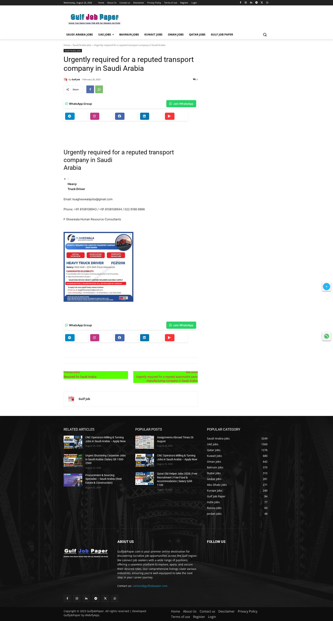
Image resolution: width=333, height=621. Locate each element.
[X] (262, 3)
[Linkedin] (251, 3)
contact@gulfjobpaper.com (150, 586)
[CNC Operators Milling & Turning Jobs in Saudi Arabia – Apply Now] (73, 442)
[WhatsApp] (267, 3)
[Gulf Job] (66, 79)
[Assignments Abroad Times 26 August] (144, 442)
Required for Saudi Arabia (80, 377)
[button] (264, 34)
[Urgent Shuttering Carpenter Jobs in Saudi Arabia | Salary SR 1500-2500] (73, 460)
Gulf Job (76, 79)
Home (67, 45)
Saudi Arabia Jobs (82, 45)
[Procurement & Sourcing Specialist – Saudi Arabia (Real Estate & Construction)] (73, 480)
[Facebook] (240, 3)
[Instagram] (246, 3)
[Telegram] (256, 3)
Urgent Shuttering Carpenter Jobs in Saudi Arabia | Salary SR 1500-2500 (105, 459)
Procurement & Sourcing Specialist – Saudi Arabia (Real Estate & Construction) (103, 479)
